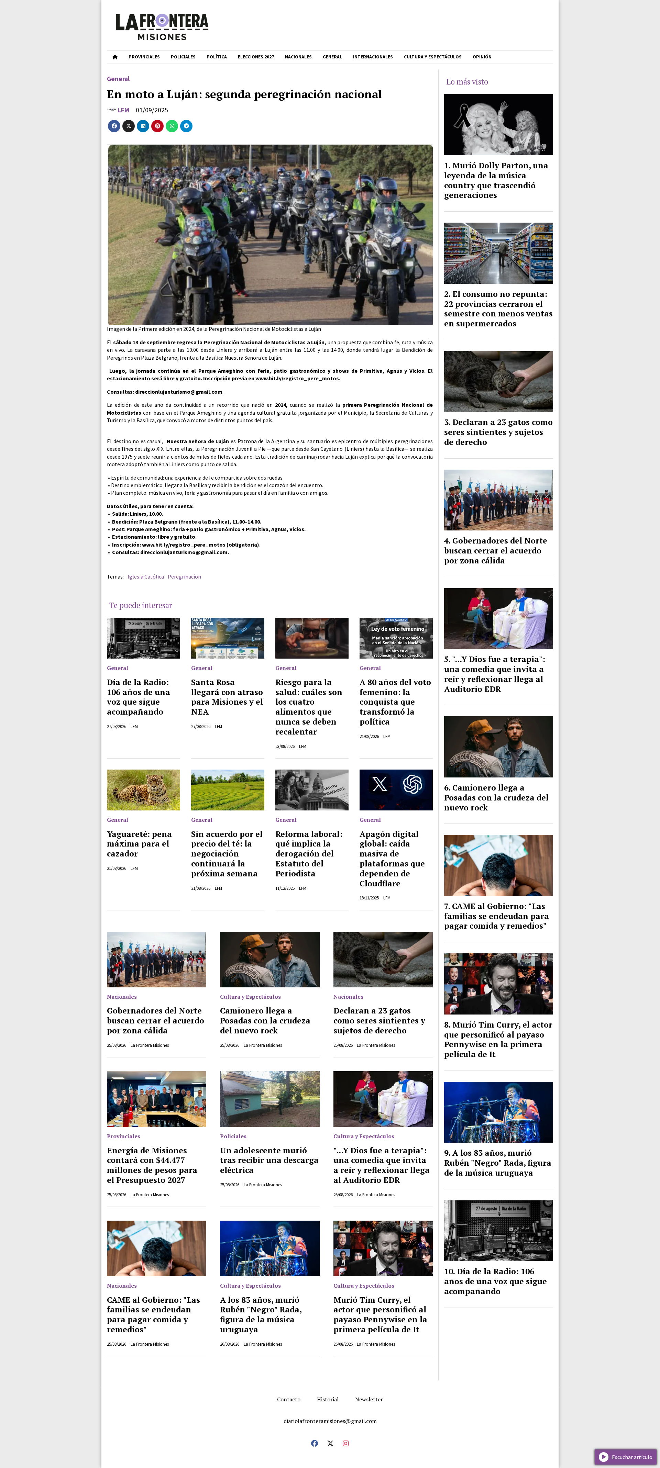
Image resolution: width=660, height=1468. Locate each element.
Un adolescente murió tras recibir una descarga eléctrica (269, 1160)
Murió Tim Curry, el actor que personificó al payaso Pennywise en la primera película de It (380, 1315)
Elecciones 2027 (256, 57)
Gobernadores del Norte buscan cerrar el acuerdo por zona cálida (155, 1020)
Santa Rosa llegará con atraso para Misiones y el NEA (227, 697)
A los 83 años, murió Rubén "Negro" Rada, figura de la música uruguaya (260, 1315)
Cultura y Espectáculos (433, 57)
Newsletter (369, 1399)
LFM (123, 110)
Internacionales (373, 57)
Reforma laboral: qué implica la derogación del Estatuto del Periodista (308, 854)
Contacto (288, 1399)
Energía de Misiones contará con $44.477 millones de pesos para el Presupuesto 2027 (152, 1165)
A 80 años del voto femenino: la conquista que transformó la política (395, 702)
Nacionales (298, 57)
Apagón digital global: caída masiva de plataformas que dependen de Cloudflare (392, 859)
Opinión (482, 57)
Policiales (183, 57)
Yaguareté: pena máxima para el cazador (139, 844)
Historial (328, 1399)
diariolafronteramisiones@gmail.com (330, 1421)
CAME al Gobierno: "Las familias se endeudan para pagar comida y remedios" (153, 1315)
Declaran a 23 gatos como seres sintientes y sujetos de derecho (379, 1020)
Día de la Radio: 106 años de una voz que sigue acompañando (138, 697)
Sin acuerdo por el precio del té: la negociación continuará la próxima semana (227, 854)
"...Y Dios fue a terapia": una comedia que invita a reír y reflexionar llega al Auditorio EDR (381, 1165)
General (332, 57)
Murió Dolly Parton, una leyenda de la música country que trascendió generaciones (496, 180)
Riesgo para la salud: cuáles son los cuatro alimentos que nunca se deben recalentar (308, 707)
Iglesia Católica (146, 576)
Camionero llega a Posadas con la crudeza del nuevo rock (265, 1020)
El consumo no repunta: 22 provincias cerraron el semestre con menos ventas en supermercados (498, 309)
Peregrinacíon (184, 576)
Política (217, 57)
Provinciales (144, 57)
